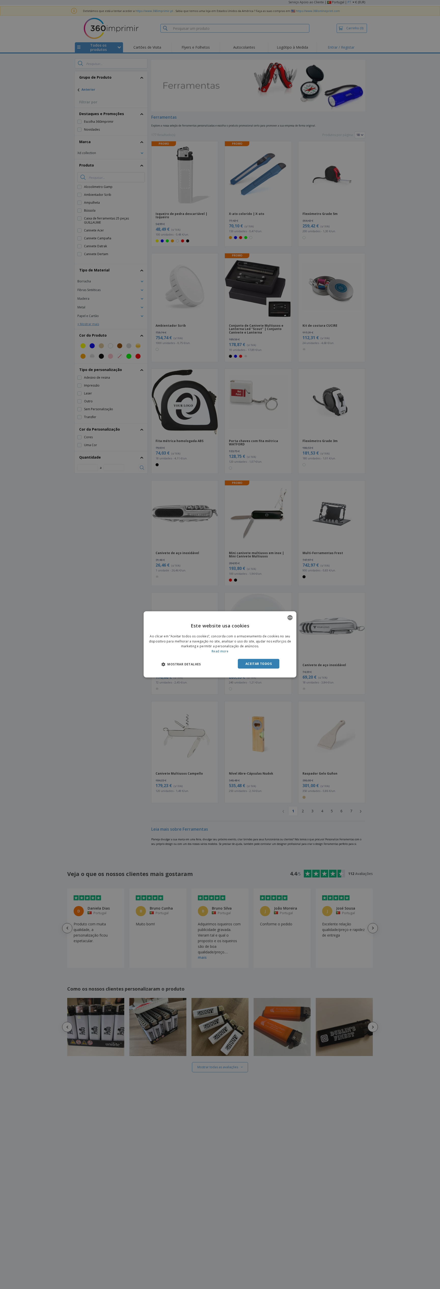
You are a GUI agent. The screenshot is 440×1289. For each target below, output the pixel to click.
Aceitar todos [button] (258, 664)
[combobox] (290, 617)
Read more (220, 651)
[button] (181, 664)
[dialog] (220, 644)
